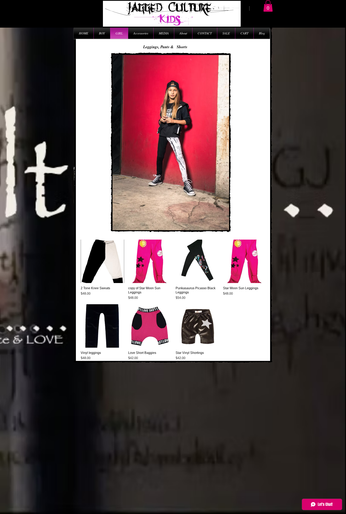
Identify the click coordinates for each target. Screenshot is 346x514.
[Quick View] (102, 261)
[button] (268, 6)
